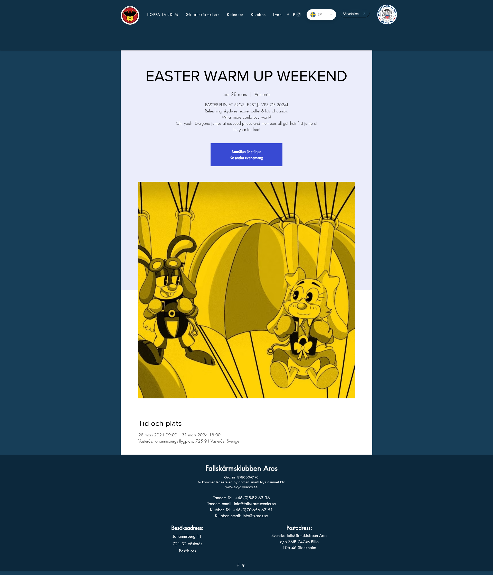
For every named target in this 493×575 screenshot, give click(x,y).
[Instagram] (298, 14)
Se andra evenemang (246, 158)
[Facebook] (288, 14)
